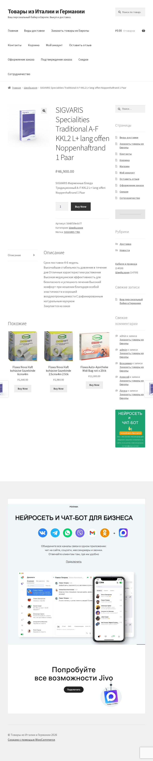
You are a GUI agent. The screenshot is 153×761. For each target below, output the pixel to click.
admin (123, 349)
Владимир (126, 363)
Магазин (124, 166)
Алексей (124, 377)
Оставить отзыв (80, 45)
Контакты (14, 45)
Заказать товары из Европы (70, 30)
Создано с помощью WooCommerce (31, 739)
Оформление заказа (21, 59)
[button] (44, 111)
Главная (13, 30)
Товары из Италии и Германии (46, 11)
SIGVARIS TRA (72, 232)
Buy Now (80, 206)
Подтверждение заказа (56, 59)
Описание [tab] (14, 255)
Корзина (33, 45)
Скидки (83, 59)
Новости (125, 250)
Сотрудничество (19, 74)
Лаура (123, 390)
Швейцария (30, 87)
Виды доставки (34, 30)
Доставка (125, 244)
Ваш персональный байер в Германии (131, 301)
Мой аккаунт (54, 45)
